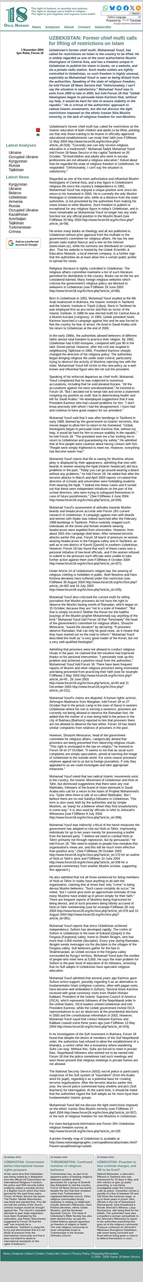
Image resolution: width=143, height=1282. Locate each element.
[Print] (38, 133)
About (69, 27)
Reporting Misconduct (105, 1253)
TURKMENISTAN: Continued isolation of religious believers (71, 1166)
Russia (14, 165)
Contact (84, 27)
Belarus (15, 193)
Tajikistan (16, 170)
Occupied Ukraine (23, 157)
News (36, 27)
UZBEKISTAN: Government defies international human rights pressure (24, 1166)
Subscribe (103, 27)
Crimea (15, 232)
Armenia (16, 201)
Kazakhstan (18, 214)
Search (65, 1253)
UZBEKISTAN (64, 38)
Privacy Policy (81, 1253)
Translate (135, 20)
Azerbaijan (17, 219)
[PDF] (38, 129)
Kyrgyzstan (18, 161)
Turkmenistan (20, 227)
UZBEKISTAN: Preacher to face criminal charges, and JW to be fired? (116, 1166)
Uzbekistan (18, 197)
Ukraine (15, 153)
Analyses (52, 27)
